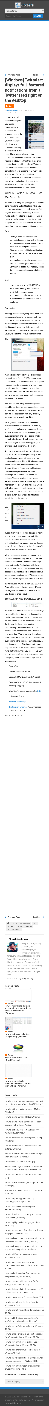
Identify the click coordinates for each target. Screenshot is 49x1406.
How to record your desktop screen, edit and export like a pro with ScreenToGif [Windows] (18, 1009)
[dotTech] (24, 7)
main (34, 923)
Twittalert (10, 926)
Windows (29, 926)
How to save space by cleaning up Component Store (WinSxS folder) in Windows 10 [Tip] (24, 1265)
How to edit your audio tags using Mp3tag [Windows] (17, 1035)
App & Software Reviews (21, 923)
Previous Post (14, 75)
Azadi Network (14, 1403)
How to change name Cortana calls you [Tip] (24, 1297)
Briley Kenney (12, 110)
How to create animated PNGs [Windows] (16, 1058)
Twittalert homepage (17, 702)
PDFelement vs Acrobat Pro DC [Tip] (20, 1161)
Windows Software (13, 929)
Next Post (37, 75)
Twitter (19, 926)
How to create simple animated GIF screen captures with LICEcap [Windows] (18, 1083)
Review (9, 106)
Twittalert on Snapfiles (18, 707)
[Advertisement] (24, 47)
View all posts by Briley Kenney (21, 978)
